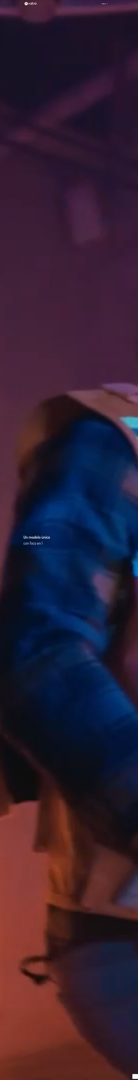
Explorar (104, 3)
